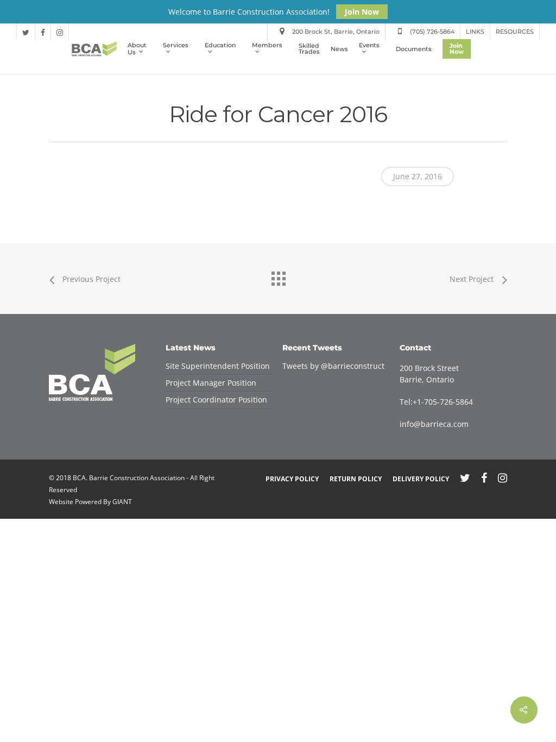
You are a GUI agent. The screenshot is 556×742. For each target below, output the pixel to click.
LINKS (475, 31)
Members (267, 45)
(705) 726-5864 (431, 31)
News (339, 49)
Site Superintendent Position (218, 366)
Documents (414, 49)
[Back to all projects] (278, 276)
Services (175, 45)
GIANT (122, 501)
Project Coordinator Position (216, 399)
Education (220, 45)
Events (369, 45)
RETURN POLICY (356, 478)
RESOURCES (515, 31)
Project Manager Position (211, 383)
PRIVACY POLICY (292, 478)
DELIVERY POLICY (421, 478)
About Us (137, 48)
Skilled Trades (309, 49)
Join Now (362, 12)
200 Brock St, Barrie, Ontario (335, 31)
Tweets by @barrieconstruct (333, 366)
